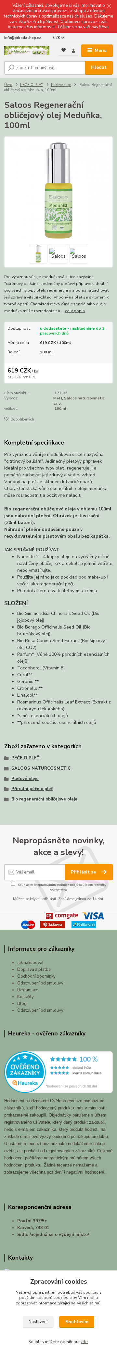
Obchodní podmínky (36, 976)
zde (84, 1341)
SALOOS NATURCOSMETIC (41, 768)
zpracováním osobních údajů (57, 885)
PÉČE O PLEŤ (31, 84)
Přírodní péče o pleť (32, 789)
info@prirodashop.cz (22, 37)
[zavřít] (109, 6)
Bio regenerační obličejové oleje (44, 799)
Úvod (8, 84)
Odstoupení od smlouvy (40, 983)
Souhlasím (76, 1322)
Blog (22, 1004)
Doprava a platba (34, 969)
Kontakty (25, 997)
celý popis (75, 310)
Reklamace (27, 990)
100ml (60, 408)
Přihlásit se (84, 872)
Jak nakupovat (30, 963)
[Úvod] (26, 50)
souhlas (90, 1292)
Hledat (99, 67)
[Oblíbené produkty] (63, 50)
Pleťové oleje (61, 84)
